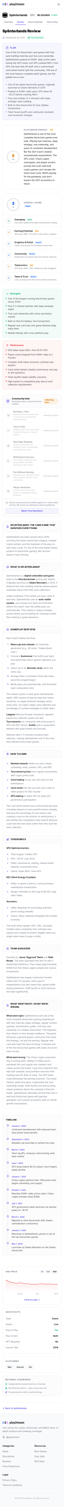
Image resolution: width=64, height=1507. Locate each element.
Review (20, 22)
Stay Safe (39, 1456)
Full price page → (32, 1300)
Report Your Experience (32, 511)
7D (42, 1271)
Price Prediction (35, 22)
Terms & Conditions (12, 1485)
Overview (8, 22)
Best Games (40, 1451)
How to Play (52, 22)
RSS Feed (39, 1461)
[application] (32, 1286)
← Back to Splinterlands (14, 1408)
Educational (8, 1456)
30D (48, 1271)
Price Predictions (11, 1466)
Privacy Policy (9, 1480)
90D (55, 1271)
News (5, 1451)
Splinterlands (18, 15)
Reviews (6, 1461)
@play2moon (12, 1437)
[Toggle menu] (59, 4)
